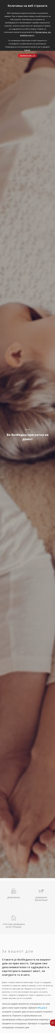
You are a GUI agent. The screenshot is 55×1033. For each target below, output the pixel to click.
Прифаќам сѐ (27, 56)
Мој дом (41, 1008)
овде (27, 50)
